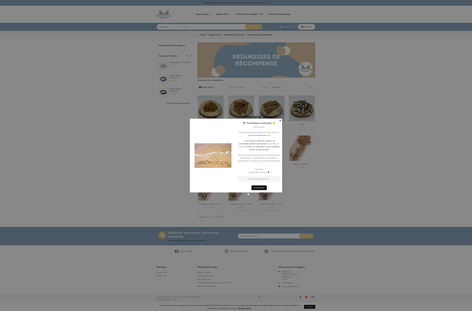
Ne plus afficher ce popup (260, 194)
